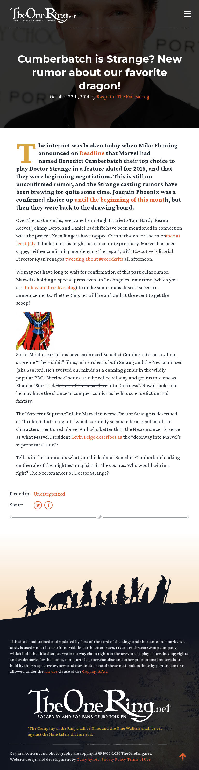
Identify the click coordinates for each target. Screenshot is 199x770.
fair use (51, 671)
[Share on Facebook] (48, 505)
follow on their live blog (50, 287)
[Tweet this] (38, 505)
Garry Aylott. (88, 759)
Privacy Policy (113, 759)
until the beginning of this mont (119, 199)
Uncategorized (49, 494)
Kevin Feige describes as (96, 437)
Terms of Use (139, 759)
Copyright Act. (95, 671)
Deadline (92, 152)
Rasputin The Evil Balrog (123, 96)
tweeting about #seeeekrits (94, 259)
